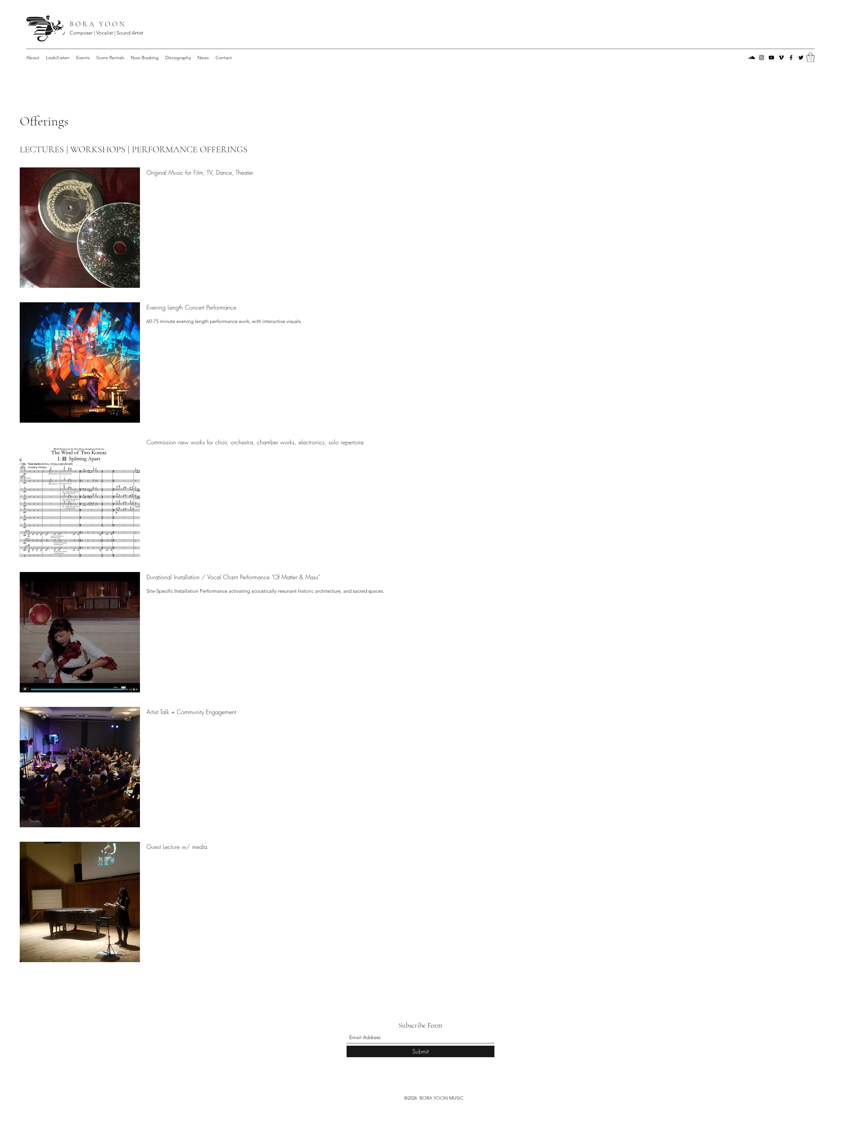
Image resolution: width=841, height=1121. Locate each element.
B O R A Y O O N (98, 24)
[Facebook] (791, 57)
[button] (810, 57)
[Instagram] (761, 57)
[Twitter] (801, 57)
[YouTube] (771, 57)
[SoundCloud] (751, 57)
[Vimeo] (781, 57)
